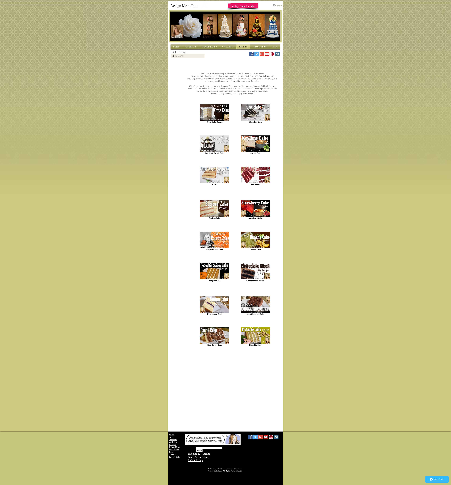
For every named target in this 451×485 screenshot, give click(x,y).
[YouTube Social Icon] (267, 54)
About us (173, 454)
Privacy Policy (175, 457)
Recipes (172, 445)
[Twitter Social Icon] (256, 54)
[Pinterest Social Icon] (272, 54)
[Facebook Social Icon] (251, 54)
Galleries (173, 442)
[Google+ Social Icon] (262, 54)
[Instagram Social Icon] (277, 54)
